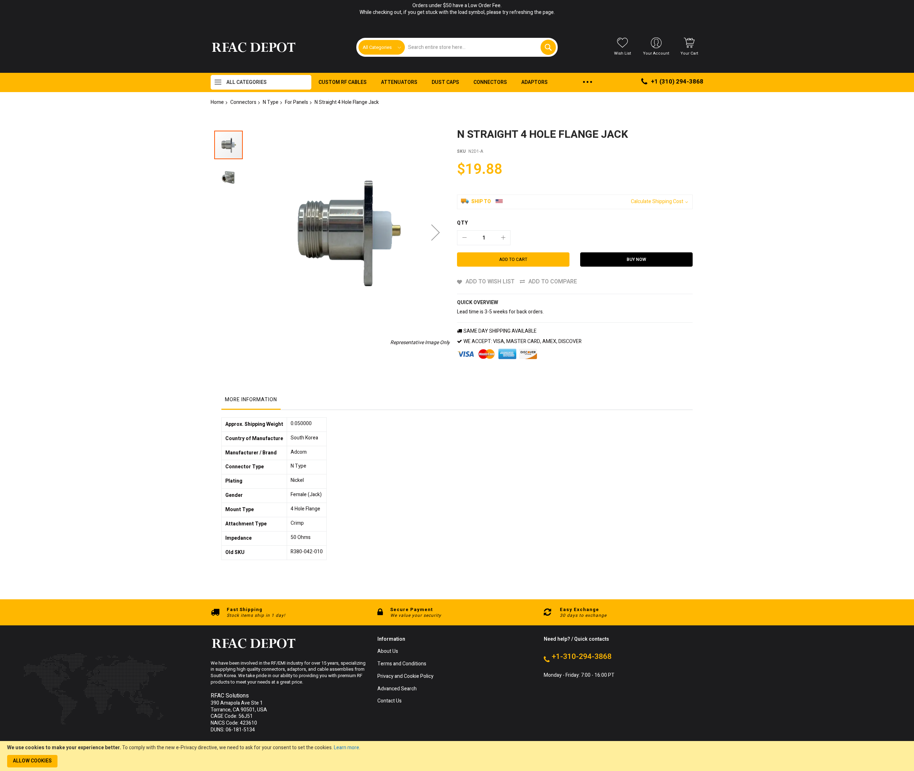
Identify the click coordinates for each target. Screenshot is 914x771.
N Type (270, 102)
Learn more (346, 747)
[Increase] (503, 238)
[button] (435, 232)
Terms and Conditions (401, 664)
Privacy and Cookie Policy (405, 676)
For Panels (296, 102)
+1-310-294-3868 (582, 657)
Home (217, 102)
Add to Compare (552, 281)
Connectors (243, 102)
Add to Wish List (490, 281)
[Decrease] (464, 238)
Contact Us (389, 701)
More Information (251, 399)
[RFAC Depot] (254, 47)
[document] (457, 756)
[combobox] (480, 47)
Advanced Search (397, 689)
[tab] (251, 401)
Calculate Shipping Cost (657, 201)
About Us (387, 651)
